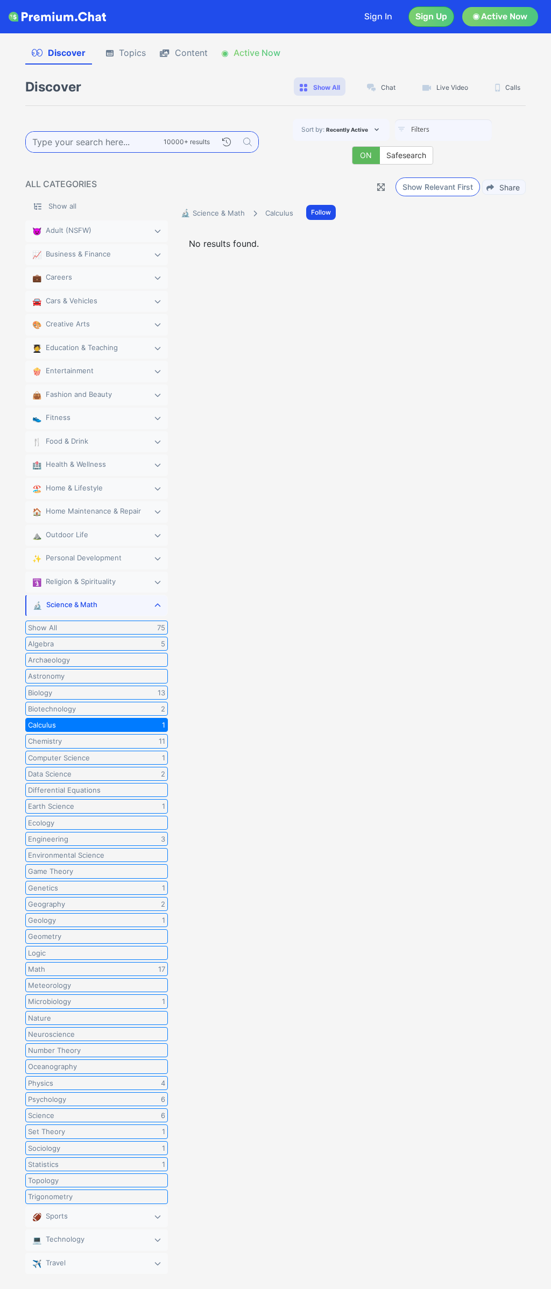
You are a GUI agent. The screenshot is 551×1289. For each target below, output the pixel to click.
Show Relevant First (437, 186)
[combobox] (443, 130)
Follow (321, 212)
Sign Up (431, 16)
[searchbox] (459, 129)
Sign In (378, 16)
